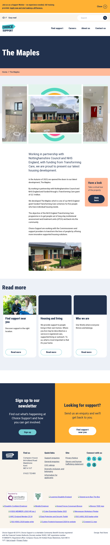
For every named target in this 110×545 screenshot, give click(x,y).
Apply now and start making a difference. (26, 8)
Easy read (12, 18)
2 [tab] (49, 267)
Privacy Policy (22, 540)
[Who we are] (90, 305)
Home (4, 72)
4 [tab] (56, 267)
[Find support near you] (19, 305)
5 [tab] (60, 267)
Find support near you (82, 431)
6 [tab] (63, 267)
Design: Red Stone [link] (101, 533)
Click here (96, 199)
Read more (16, 352)
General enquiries (51, 461)
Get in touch (11, 540)
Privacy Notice (72, 458)
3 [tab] (52, 267)
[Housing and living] (55, 305)
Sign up (27, 432)
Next (78, 258)
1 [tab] (45, 267)
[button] (57, 30)
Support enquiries (52, 458)
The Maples (14, 72)
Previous (32, 258)
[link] (89, 460)
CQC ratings (49, 465)
